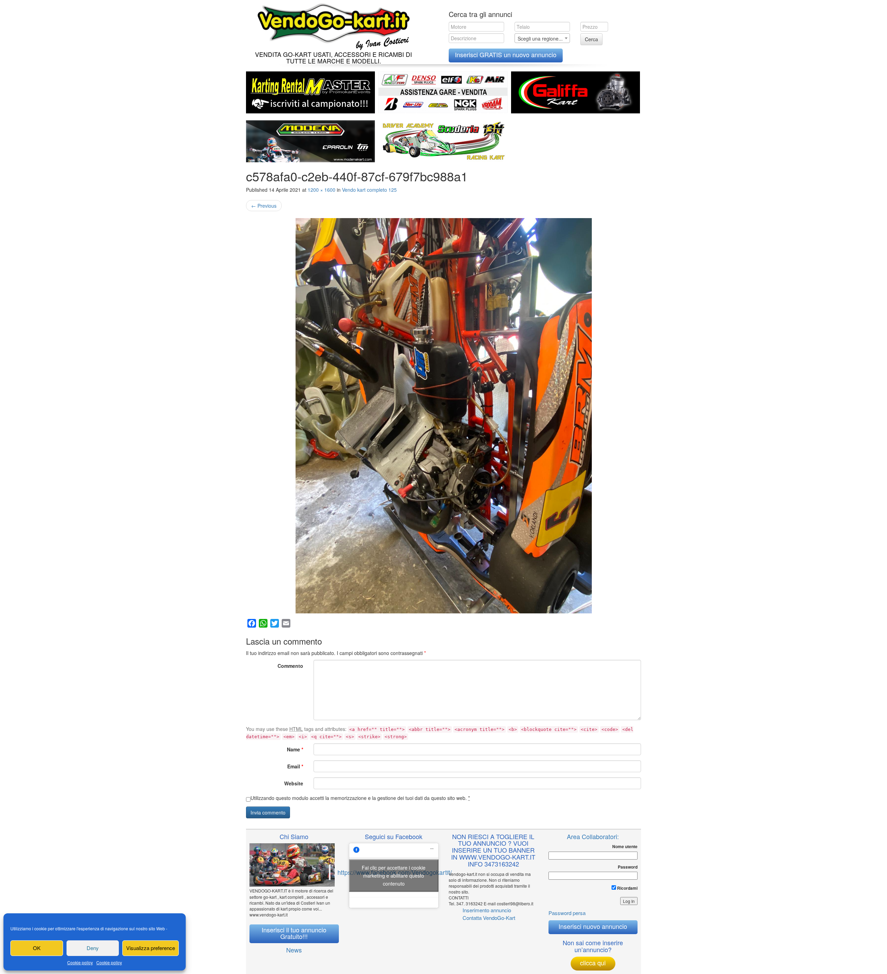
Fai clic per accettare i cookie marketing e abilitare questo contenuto (393, 875)
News (294, 949)
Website (293, 783)
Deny (93, 947)
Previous (263, 205)
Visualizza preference (150, 947)
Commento (290, 665)
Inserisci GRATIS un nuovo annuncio (505, 54)
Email (295, 766)
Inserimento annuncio (487, 910)
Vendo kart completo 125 (369, 189)
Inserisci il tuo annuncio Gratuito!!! (294, 933)
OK (37, 947)
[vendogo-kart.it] (331, 25)
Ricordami (627, 888)
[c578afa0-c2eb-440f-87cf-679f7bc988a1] (443, 415)
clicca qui (593, 962)
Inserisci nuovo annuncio (593, 926)
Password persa (567, 912)
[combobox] (542, 38)
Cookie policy (80, 962)
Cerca (591, 39)
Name (295, 749)
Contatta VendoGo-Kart (489, 917)
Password (628, 867)
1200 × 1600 (321, 189)
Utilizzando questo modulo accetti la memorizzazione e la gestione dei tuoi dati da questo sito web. (360, 797)
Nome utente (625, 847)
